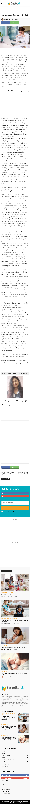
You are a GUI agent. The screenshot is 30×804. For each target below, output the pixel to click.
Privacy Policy (16, 511)
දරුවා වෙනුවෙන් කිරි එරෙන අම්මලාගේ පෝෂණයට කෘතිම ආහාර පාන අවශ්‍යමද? (14, 674)
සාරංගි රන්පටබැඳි (9, 19)
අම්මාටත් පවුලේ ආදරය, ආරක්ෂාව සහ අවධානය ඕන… (22, 473)
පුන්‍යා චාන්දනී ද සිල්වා (8, 596)
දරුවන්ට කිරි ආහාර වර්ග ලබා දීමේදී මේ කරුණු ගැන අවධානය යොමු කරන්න (7, 473)
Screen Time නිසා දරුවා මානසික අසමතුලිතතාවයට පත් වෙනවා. (14, 620)
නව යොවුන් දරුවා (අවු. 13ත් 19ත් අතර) (9, 618)
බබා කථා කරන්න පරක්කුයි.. (8, 594)
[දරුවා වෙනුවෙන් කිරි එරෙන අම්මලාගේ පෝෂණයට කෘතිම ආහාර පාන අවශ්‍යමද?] (15, 661)
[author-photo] (2, 596)
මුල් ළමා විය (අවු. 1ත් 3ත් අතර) (7, 592)
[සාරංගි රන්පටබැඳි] (2, 19)
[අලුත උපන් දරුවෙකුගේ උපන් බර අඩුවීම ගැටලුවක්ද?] (15, 635)
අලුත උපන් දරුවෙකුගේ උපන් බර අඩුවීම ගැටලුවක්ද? (14, 647)
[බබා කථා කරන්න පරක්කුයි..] (15, 582)
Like (27, 493)
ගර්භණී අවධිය (4, 645)
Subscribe (25, 496)
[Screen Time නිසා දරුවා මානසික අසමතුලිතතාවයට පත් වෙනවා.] (15, 608)
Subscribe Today (15, 508)
